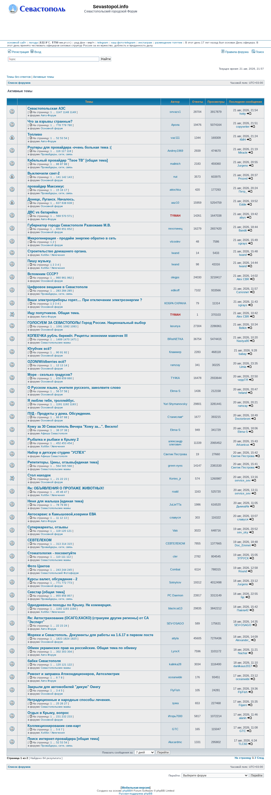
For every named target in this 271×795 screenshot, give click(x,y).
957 (69, 595)
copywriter (243, 126)
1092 (66, 326)
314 (64, 543)
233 (69, 716)
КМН (243, 139)
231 (58, 716)
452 (58, 443)
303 (64, 651)
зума (175, 703)
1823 (59, 638)
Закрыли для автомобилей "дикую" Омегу (64, 687)
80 (65, 504)
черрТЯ (243, 379)
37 (61, 430)
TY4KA (175, 377)
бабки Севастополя (44, 661)
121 (69, 530)
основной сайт (16, 42)
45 (57, 491)
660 (69, 378)
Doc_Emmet (243, 545)
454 (69, 443)
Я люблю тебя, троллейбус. (51, 401)
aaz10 (175, 202)
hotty (243, 113)
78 (57, 504)
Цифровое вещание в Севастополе (58, 287)
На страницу (243, 757)
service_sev (243, 480)
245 (69, 569)
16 (61, 190)
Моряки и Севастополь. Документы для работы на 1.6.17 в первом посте (90, 635)
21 (57, 478)
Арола (175, 124)
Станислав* (175, 416)
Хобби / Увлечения (53, 254)
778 (58, 125)
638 (64, 203)
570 (64, 216)
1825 (73, 638)
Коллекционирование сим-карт (54, 726)
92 (65, 352)
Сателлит (242, 292)
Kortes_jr (175, 478)
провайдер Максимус (46, 186)
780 (69, 125)
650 (58, 228)
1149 (73, 112)
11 (57, 517)
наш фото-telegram (123, 42)
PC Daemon (175, 595)
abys (243, 217)
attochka (175, 189)
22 (61, 478)
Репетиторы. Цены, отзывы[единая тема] (63, 462)
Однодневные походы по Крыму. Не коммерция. (70, 605)
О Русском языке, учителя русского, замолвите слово (74, 388)
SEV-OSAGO (175, 623)
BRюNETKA (175, 339)
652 (69, 228)
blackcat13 (175, 608)
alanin (242, 718)
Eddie (242, 204)
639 (69, 203)
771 (58, 582)
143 (69, 177)
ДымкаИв (242, 506)
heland (242, 392)
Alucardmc (175, 742)
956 (64, 595)
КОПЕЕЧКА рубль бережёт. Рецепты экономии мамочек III (78, 336)
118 (69, 151)
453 (64, 443)
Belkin (243, 327)
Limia (243, 366)
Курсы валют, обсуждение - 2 (52, 579)
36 (57, 430)
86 (57, 164)
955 (58, 595)
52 (57, 138)
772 (64, 582)
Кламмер (175, 352)
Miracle (242, 152)
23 (65, 478)
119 (58, 530)
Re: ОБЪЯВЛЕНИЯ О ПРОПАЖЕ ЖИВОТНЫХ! (66, 488)
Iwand (175, 252)
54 (65, 138)
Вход (37, 51)
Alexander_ (243, 640)
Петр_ (243, 191)
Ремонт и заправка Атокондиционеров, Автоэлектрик (74, 674)
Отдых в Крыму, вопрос (48, 713)
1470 (66, 339)
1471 (73, 339)
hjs (243, 597)
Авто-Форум (48, 115)
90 (57, 352)
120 (63, 530)
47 (65, 491)
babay (243, 353)
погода (33, 42)
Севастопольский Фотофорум (60, 572)
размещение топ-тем (168, 42)
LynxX (175, 651)
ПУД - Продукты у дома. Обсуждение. (59, 414)
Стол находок (39, 475)
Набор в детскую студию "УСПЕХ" (57, 452)
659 (64, 378)
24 (65, 625)
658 (58, 378)
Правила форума (236, 51)
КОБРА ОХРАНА (175, 303)
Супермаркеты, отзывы (48, 527)
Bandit (243, 230)
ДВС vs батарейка (43, 212)
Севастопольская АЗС (46, 108)
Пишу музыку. (39, 261)
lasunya (175, 326)
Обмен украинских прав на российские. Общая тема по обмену (82, 648)
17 (65, 190)
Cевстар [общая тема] (46, 592)
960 (58, 277)
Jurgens (242, 165)
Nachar (242, 653)
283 (58, 290)
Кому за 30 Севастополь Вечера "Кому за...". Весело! (73, 426)
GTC (175, 729)
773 (69, 582)
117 (63, 151)
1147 (59, 112)
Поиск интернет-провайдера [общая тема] (63, 739)
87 (61, 164)
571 (69, 216)
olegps (175, 277)
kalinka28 (175, 664)
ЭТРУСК (243, 558)
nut (175, 176)
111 (63, 556)
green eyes (175, 465)
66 (57, 417)
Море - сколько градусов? (50, 375)
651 (64, 228)
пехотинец (175, 228)
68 (65, 417)
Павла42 (243, 610)
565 (64, 466)
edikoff (175, 290)
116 (58, 151)
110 (58, 556)
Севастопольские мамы (56, 342)
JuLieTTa (175, 504)
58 (65, 391)
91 (61, 352)
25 (57, 703)
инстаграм (145, 42)
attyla (175, 638)
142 (64, 177)
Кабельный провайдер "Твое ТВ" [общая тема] (68, 160)
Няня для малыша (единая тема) (55, 501)
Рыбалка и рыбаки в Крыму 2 (53, 439)
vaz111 (175, 137)
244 (64, 569)
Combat (175, 569)
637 (58, 203)
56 (57, 391)
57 (61, 391)
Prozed (242, 178)
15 (57, 190)
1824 (66, 638)
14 (65, 365)
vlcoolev (175, 241)
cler (175, 556)
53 (61, 138)
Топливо (35, 134)
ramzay (175, 365)
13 (61, 365)
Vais (175, 530)
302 (58, 651)
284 (64, 290)
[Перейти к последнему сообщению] (249, 113)
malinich (175, 163)
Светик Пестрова (175, 454)
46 (61, 491)
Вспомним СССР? (43, 274)
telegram (102, 42)
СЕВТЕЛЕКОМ (40, 540)
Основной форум (52, 128)
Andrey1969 (175, 150)
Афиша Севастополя (54, 433)
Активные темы (43, 76)
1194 (73, 608)
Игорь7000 (175, 716)
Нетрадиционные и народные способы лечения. (69, 700)
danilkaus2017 (242, 666)
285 (69, 290)
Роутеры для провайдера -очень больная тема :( (69, 147)
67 (61, 417)
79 (61, 504)
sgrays (242, 243)
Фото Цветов (39, 566)
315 (69, 543)
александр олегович (175, 443)
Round (242, 571)
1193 (73, 404)
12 (57, 365)
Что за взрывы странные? (50, 121)
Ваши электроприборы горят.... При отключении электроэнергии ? (85, 300)
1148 (66, 112)
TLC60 (242, 743)
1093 (73, 326)
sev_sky (242, 532)
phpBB (127, 790)
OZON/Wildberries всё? (47, 362)
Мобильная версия (136, 787)
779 (64, 125)
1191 (59, 404)
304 (69, 651)
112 (68, 556)
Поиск (259, 51)
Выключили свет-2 (44, 173)
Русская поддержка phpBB (135, 793)
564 (58, 466)
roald (175, 491)
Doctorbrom (242, 418)
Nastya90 (243, 340)
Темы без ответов (19, 76)
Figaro (243, 705)
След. (260, 757)
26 (61, 703)
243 (58, 569)
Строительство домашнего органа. (57, 251)
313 (58, 543)
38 (65, 430)
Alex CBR (243, 279)
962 (69, 277)
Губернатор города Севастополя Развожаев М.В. (69, 225)
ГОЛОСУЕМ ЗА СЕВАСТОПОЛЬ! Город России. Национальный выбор (87, 323)
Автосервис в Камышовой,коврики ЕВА (62, 514)
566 (69, 466)
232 (64, 716)
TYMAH (175, 215)
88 (65, 164)
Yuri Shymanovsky (175, 403)
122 (69, 664)
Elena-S (175, 390)
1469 (59, 339)
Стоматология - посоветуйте (52, 553)
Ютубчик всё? (40, 349)
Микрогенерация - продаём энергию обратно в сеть (72, 238)
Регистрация (20, 51)
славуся (175, 517)
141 (58, 177)
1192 (66, 404)
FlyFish (175, 690)
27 (65, 703)
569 (58, 216)
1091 (59, 326)
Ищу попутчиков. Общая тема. (54, 313)
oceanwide (175, 677)
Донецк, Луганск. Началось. (51, 199)
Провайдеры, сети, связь (57, 154)
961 (64, 277)
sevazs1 (175, 111)
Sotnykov (175, 582)
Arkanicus (242, 444)
